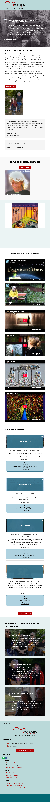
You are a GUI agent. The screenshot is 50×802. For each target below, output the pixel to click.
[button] (46, 5)
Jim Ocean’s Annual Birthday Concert (25, 581)
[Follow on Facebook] (6, 758)
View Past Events (25, 613)
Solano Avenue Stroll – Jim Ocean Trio (25, 451)
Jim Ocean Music (11, 773)
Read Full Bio (10, 86)
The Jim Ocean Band (12, 775)
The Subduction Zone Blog (14, 767)
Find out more (25, 459)
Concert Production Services (15, 783)
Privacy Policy (31, 797)
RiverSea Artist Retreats (14, 785)
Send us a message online (25, 750)
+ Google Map (25, 469)
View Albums (25, 167)
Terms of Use (39, 797)
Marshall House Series (25, 494)
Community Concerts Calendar (16, 788)
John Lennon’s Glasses (13, 763)
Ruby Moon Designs (10, 799)
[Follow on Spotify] (3, 758)
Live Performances (12, 777)
